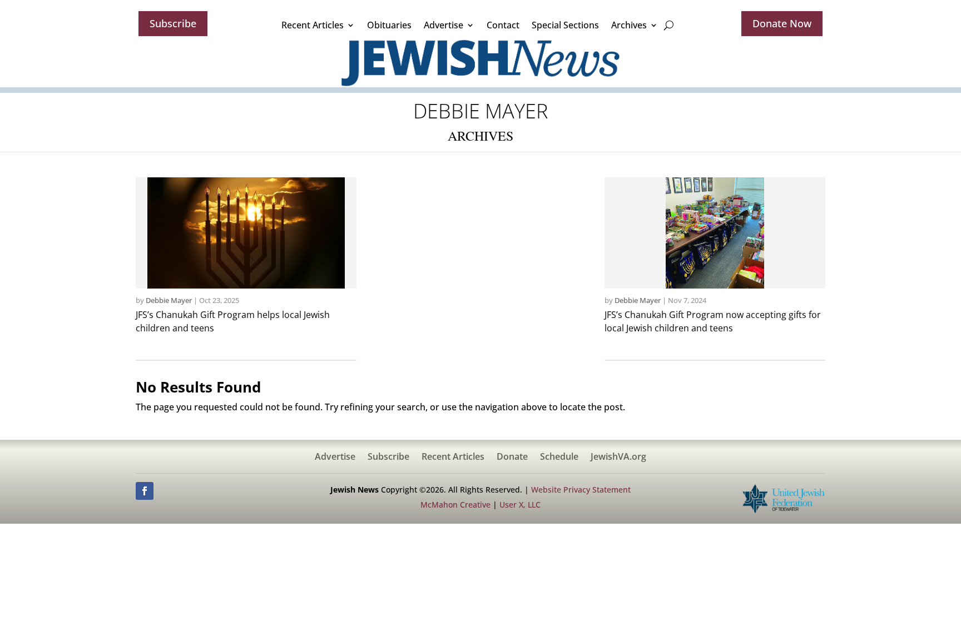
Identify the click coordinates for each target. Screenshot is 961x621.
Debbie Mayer (169, 300)
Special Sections (565, 25)
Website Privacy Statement (581, 489)
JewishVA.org (618, 458)
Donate (512, 458)
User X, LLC (520, 504)
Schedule (559, 458)
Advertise (443, 25)
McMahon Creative (455, 504)
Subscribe (173, 23)
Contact (503, 25)
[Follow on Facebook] (144, 491)
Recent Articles (312, 25)
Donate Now (781, 23)
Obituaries (389, 25)
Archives (629, 25)
